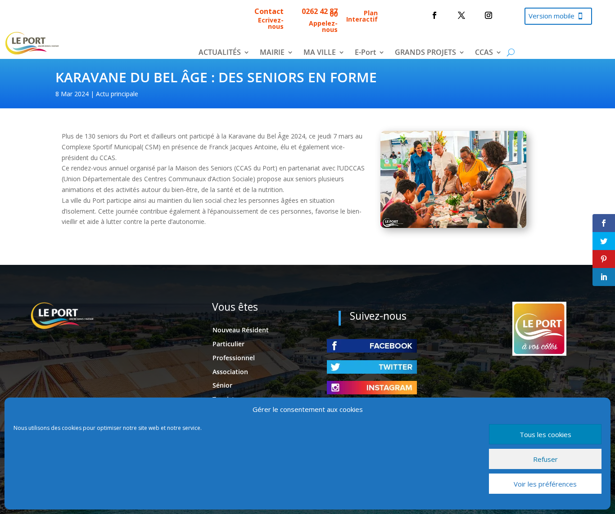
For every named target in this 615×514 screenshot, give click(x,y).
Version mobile (551, 15)
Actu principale (117, 93)
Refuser (545, 459)
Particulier (228, 344)
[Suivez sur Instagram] (488, 15)
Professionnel (234, 357)
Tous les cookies (545, 434)
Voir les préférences (545, 483)
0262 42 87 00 (320, 12)
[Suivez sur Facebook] (434, 15)
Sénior (222, 385)
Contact (269, 11)
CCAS (484, 53)
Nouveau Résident (241, 330)
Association (230, 371)
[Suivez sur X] (461, 15)
